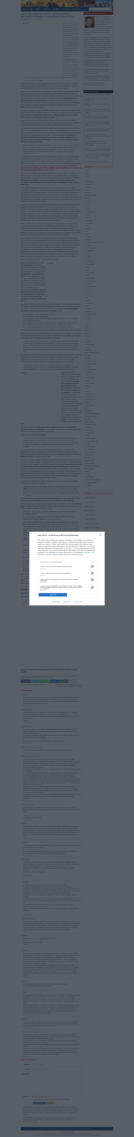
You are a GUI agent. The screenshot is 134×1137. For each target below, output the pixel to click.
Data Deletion (56, 602)
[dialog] (67, 568)
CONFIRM (53, 594)
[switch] (91, 566)
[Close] (101, 535)
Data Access (67, 602)
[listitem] (67, 562)
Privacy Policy (78, 602)
